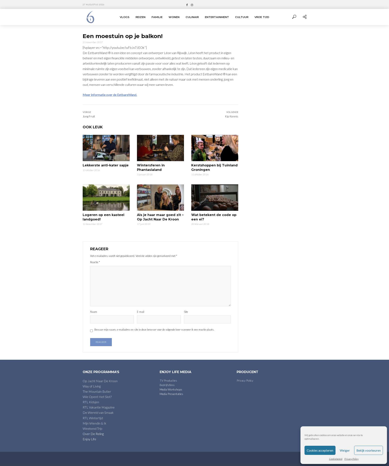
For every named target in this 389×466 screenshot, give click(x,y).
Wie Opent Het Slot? (97, 397)
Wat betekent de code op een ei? (213, 217)
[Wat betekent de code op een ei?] (214, 197)
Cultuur (241, 17)
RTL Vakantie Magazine (99, 407)
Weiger (345, 450)
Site (186, 311)
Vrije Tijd (261, 17)
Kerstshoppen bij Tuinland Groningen (214, 167)
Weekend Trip (92, 428)
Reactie (95, 262)
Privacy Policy (351, 458)
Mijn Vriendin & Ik (94, 423)
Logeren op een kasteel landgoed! (103, 217)
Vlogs (124, 17)
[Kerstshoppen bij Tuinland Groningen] (214, 148)
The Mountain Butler (97, 391)
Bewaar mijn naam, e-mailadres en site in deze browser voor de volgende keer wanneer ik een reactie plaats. (154, 329)
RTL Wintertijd (93, 418)
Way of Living (92, 386)
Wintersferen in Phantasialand (151, 167)
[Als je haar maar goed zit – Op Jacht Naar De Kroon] (160, 197)
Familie (157, 17)
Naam (93, 311)
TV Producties (168, 380)
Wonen (174, 17)
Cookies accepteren (320, 450)
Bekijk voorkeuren (368, 450)
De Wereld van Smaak (98, 412)
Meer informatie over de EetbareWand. (110, 95)
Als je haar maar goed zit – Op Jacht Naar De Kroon (160, 217)
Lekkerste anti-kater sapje (106, 165)
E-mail (140, 311)
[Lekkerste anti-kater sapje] (106, 148)
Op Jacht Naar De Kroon (100, 381)
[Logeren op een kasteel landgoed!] (106, 197)
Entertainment (217, 17)
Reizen (140, 17)
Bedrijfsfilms (167, 385)
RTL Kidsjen (91, 402)
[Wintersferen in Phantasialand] (160, 148)
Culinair (192, 17)
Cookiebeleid (335, 458)
